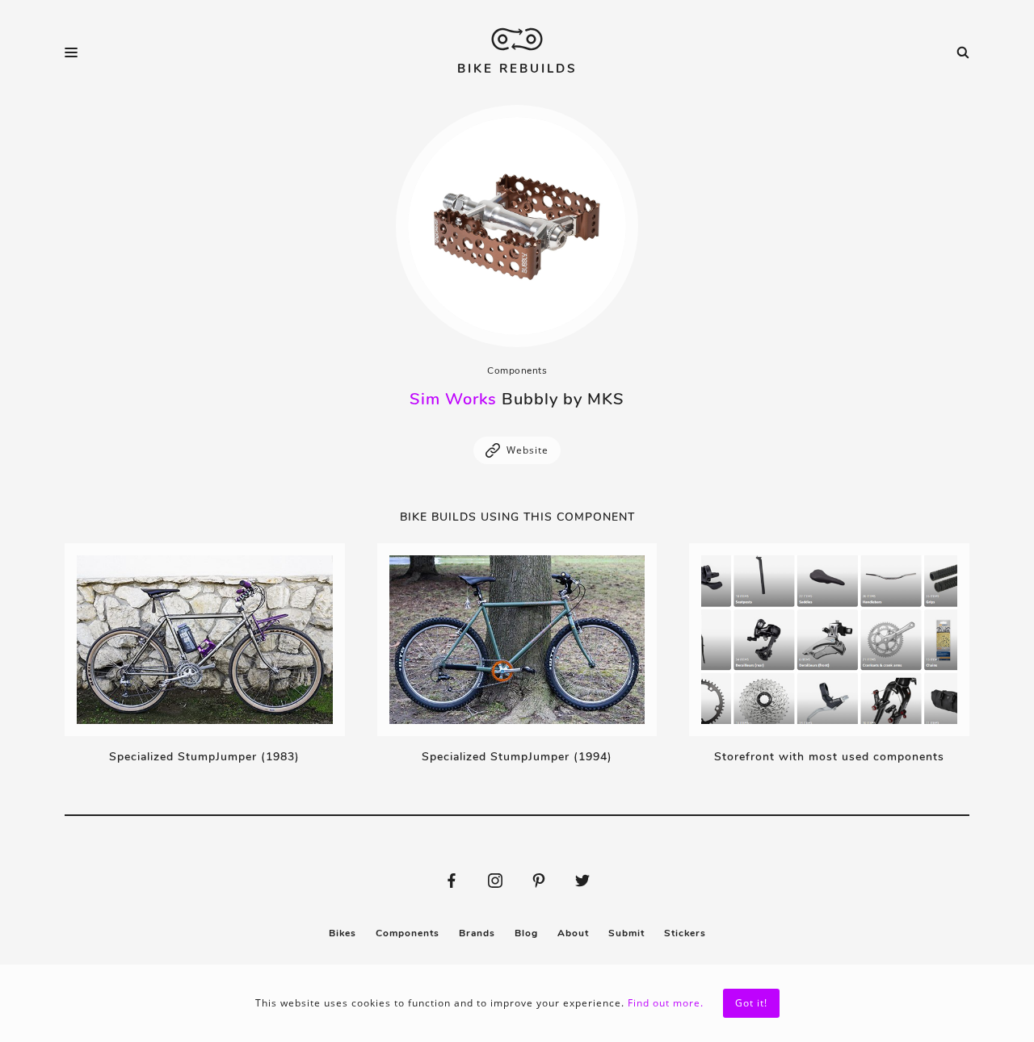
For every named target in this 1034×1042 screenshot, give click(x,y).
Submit (626, 933)
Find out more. (666, 1003)
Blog (526, 933)
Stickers (685, 933)
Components (517, 370)
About (573, 933)
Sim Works (453, 399)
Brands (477, 933)
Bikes (342, 933)
